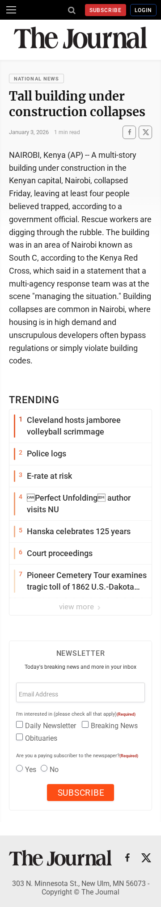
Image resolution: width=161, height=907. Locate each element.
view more (77, 606)
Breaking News (114, 725)
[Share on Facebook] (129, 132)
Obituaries (41, 738)
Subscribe (105, 10)
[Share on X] (145, 132)
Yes (30, 769)
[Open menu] (11, 10)
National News (36, 79)
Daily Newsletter (50, 725)
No (54, 769)
